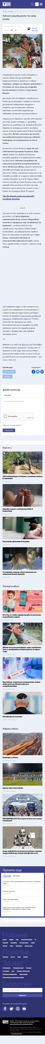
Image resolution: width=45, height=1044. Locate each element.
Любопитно (19, 946)
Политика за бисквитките (10, 974)
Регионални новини (26, 939)
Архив (19, 957)
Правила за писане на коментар (12, 425)
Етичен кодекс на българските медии (13, 977)
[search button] (32, 4)
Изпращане (9, 430)
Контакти (28, 968)
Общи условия (23, 974)
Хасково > (11, 11)
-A (15, 30)
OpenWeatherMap (17, 1033)
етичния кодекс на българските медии (21, 1024)
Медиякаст (14, 942)
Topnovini (5, 1022)
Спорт (11, 946)
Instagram (17, 1008)
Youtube (24, 1008)
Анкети (13, 957)
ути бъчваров (9, 372)
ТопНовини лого (7, 4)
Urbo (13, 971)
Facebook (5, 1008)
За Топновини (6, 968)
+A (11, 30)
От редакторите (24, 942)
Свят (17, 939)
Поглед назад (28, 946)
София (33, 942)
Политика (5, 942)
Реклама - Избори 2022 (23, 971)
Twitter (11, 1008)
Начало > (5, 11)
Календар (5, 957)
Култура (5, 946)
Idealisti (11, 939)
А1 (35, 939)
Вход (37, 4)
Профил (25, 957)
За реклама (6, 971)
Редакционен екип (18, 968)
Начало (5, 939)
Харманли (7, 377)
